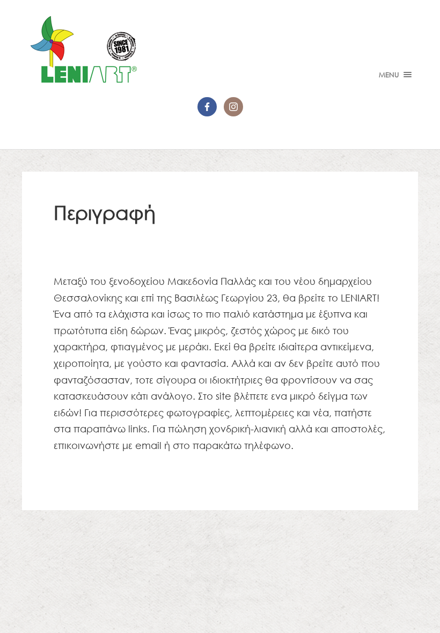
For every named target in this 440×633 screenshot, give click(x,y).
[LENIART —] (220, 49)
